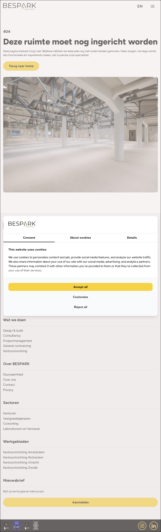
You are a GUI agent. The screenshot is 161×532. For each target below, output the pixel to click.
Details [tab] (132, 237)
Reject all (80, 307)
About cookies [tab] (80, 237)
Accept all (80, 287)
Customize (80, 297)
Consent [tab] (29, 237)
